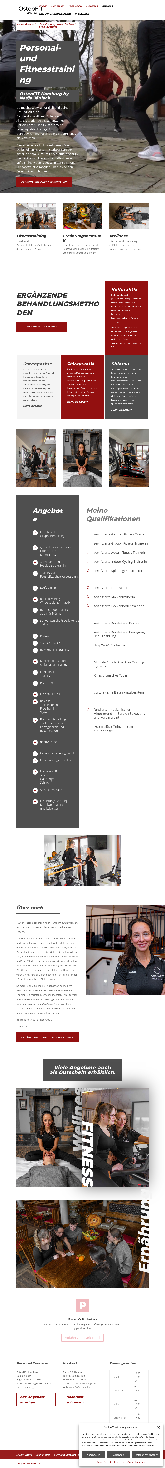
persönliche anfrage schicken (44, 182)
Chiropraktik (81, 363)
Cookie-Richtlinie (104, 1462)
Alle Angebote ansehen (41, 326)
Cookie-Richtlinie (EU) (67, 1454)
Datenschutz (24, 1454)
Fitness (107, 6)
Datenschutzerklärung (123, 1462)
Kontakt (92, 6)
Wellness (82, 14)
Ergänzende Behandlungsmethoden (47, 1037)
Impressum (140, 1462)
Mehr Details (32, 406)
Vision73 (35, 1463)
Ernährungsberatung (55, 14)
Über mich (74, 6)
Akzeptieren (93, 1454)
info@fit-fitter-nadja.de (83, 1383)
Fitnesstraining (31, 236)
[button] (158, 1427)
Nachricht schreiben (74, 1399)
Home (42, 6)
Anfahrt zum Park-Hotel (82, 1337)
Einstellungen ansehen (146, 1454)
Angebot (57, 6)
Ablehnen (118, 1454)
